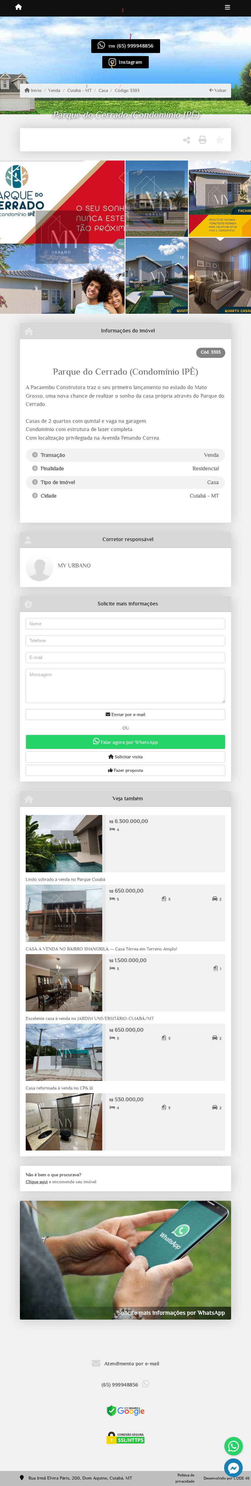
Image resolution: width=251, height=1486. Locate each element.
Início (36, 90)
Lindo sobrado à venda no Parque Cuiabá (65, 879)
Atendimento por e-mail (131, 1363)
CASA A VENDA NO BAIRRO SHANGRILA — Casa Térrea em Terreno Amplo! (101, 949)
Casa (103, 90)
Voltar (220, 90)
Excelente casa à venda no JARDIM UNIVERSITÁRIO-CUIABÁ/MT (90, 1018)
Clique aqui (37, 1182)
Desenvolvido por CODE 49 (226, 1478)
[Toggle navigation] (227, 8)
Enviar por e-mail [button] (127, 714)
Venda (54, 90)
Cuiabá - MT (79, 90)
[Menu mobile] (18, 7)
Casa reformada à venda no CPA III (59, 1088)
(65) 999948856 (135, 45)
